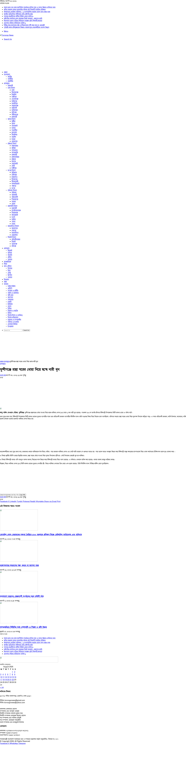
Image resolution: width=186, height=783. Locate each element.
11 (4, 677)
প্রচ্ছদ (5, 72)
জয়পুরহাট (15, 215)
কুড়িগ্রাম (14, 172)
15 (13, 677)
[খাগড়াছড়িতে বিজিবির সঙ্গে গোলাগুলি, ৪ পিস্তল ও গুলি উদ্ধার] (19, 623)
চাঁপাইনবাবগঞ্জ (16, 210)
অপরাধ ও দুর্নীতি (13, 290)
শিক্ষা (5, 264)
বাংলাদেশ (7, 74)
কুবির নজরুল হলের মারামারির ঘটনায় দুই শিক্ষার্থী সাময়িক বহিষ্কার (25, 9)
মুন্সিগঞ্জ (14, 112)
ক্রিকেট (10, 250)
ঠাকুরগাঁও (14, 177)
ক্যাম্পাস (10, 297)
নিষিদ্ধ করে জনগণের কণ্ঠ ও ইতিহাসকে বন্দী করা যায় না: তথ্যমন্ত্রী (24, 25)
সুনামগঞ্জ (14, 244)
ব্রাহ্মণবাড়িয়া (15, 157)
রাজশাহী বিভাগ (12, 206)
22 (13, 680)
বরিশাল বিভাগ (12, 190)
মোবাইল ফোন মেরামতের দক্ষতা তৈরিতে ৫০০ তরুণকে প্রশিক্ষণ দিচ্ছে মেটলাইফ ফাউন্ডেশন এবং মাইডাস (41, 534)
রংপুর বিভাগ (12, 170)
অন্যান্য (10, 259)
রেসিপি (10, 288)
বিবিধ (9, 313)
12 (6, 677)
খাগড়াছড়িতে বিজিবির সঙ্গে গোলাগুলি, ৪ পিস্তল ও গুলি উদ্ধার (23, 627)
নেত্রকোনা (15, 235)
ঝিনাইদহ (14, 134)
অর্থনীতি (10, 79)
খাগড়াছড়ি (15, 152)
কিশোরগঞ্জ (15, 92)
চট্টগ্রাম (14, 159)
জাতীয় (10, 76)
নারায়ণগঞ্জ (15, 105)
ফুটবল (10, 253)
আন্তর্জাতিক (7, 261)
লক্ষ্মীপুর (14, 168)
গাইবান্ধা (14, 175)
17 (1, 680)
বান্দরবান (15, 150)
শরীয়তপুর (15, 114)
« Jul (2, 687)
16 (15, 677)
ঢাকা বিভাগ (11, 88)
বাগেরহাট (15, 126)
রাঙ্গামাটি (14, 154)
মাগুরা (13, 139)
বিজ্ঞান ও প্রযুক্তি (13, 311)
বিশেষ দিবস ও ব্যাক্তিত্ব (15, 315)
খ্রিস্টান (10, 275)
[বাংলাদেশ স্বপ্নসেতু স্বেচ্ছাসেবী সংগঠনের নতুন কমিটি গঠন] (19, 592)
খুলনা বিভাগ (12, 119)
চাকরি (9, 302)
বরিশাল (14, 192)
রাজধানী (10, 85)
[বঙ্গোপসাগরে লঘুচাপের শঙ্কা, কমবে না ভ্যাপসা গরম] (19, 561)
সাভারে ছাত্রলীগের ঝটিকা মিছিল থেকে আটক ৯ (18, 16)
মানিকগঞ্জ (15, 110)
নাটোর (14, 219)
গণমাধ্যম (10, 299)
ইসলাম (10, 268)
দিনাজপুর (14, 179)
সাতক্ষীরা (14, 130)
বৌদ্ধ (9, 273)
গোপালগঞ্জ (15, 99)
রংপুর (13, 188)
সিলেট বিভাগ (12, 237)
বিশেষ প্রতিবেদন (13, 317)
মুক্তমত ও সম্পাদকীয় (14, 319)
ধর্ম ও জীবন (7, 266)
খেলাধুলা (6, 248)
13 (8, 677)
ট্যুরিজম (10, 304)
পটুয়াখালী (15, 197)
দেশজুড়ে (6, 83)
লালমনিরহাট (15, 183)
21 (11, 680)
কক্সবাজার (15, 146)
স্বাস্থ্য (5, 282)
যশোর (14, 128)
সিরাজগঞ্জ (15, 212)
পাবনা (13, 221)
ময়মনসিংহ (15, 233)
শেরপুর (14, 230)
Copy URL (22, 494)
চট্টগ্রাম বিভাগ (12, 143)
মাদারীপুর (15, 103)
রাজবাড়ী (14, 117)
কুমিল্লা (14, 148)
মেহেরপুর (14, 141)
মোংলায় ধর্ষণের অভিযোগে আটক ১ (15, 23)
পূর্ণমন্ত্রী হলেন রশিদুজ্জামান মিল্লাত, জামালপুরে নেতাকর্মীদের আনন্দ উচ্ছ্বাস (26, 27)
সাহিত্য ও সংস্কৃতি (13, 322)
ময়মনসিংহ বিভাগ (13, 226)
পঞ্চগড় (14, 186)
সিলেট (14, 241)
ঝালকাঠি (14, 195)
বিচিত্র (9, 308)
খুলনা (13, 123)
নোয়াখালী (15, 163)
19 (6, 680)
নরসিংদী (14, 108)
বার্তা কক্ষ (3, 375)
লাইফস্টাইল (11, 286)
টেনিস (10, 257)
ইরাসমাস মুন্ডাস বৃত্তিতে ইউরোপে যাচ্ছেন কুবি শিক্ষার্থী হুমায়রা (23, 21)
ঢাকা (13, 90)
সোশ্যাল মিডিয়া (12, 324)
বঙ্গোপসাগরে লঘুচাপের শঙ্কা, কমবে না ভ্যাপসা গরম (19, 565)
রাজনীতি (10, 81)
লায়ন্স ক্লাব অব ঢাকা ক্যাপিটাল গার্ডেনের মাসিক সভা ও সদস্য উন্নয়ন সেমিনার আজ (29, 7)
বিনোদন (6, 279)
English (10, 326)
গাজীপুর (14, 97)
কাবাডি (10, 255)
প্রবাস (9, 306)
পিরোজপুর (15, 199)
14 (11, 677)
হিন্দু (9, 270)
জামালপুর (15, 228)
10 (1, 677)
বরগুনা (14, 201)
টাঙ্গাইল (14, 94)
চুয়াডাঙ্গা (14, 132)
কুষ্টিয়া (13, 121)
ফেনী (13, 166)
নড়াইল (14, 137)
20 (8, 680)
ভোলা (13, 204)
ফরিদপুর (14, 101)
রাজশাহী (14, 208)
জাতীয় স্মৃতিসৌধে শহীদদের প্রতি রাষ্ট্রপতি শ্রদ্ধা (18, 14)
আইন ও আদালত (13, 293)
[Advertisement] (93, 55)
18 (4, 680)
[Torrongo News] (6, 35)
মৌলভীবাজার (16, 239)
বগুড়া (13, 224)
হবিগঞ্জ (14, 246)
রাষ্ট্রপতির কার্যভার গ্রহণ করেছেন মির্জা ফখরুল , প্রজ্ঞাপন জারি (23, 18)
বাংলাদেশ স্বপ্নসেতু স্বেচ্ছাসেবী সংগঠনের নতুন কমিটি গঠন (22, 596)
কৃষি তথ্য (10, 295)
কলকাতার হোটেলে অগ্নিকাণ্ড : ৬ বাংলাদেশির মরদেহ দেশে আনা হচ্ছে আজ (27, 12)
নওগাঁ (13, 217)
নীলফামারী (15, 181)
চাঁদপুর (14, 161)
